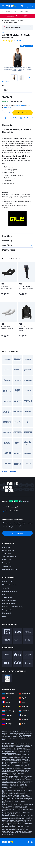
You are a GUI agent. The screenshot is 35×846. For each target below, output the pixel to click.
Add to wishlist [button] (12, 118)
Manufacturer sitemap (9, 603)
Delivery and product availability (12, 607)
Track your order (7, 597)
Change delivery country (9, 753)
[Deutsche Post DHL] (7, 655)
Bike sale (10, 16)
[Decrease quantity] (4, 112)
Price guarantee (7, 610)
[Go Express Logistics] (17, 663)
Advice (4, 616)
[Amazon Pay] (17, 640)
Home (4, 20)
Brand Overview (9, 472)
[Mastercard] (7, 632)
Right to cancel (7, 560)
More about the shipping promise (16, 801)
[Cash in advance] (28, 640)
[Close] (30, 27)
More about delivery (26, 790)
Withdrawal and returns (9, 585)
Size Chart (5, 82)
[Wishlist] (22, 6)
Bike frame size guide (9, 600)
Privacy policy (6, 563)
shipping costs (9, 733)
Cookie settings (7, 566)
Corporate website (8, 550)
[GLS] (7, 663)
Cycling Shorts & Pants (10, 22)
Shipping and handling (9, 591)
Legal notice (6, 547)
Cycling (9, 20)
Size (3, 86)
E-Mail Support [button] (28, 118)
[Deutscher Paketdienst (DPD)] (17, 655)
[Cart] (31, 6)
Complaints (5, 588)
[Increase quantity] (9, 112)
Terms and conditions (9, 556)
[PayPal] (7, 640)
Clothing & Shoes (18, 20)
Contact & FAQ (7, 582)
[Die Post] (28, 655)
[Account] (26, 6)
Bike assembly (6, 613)
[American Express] (28, 632)
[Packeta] (28, 663)
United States (7, 107)
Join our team (6, 553)
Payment (5, 594)
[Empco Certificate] (7, 678)
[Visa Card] (17, 632)
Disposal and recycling (9, 569)
